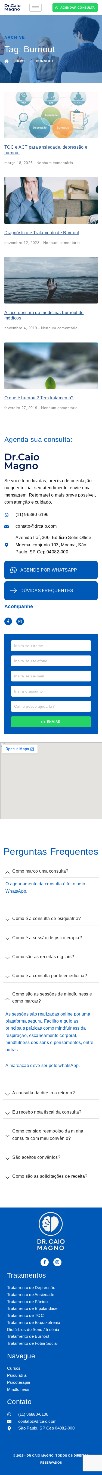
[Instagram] (20, 621)
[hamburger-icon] (35, 8)
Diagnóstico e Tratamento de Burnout (41, 232)
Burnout (45, 61)
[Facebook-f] (8, 621)
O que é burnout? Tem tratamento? (39, 398)
